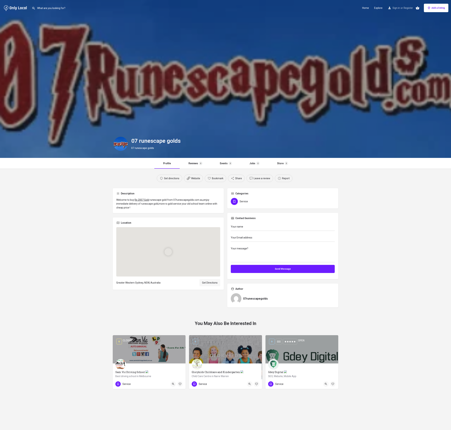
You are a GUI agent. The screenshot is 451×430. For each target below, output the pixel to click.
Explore (378, 8)
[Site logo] (16, 7)
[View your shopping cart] (417, 8)
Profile (167, 163)
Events (225, 163)
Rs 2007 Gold (142, 199)
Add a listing (438, 8)
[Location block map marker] (168, 252)
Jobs (253, 163)
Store (282, 163)
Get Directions (210, 282)
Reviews (195, 163)
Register (408, 8)
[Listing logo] (121, 144)
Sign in (396, 8)
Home (365, 8)
